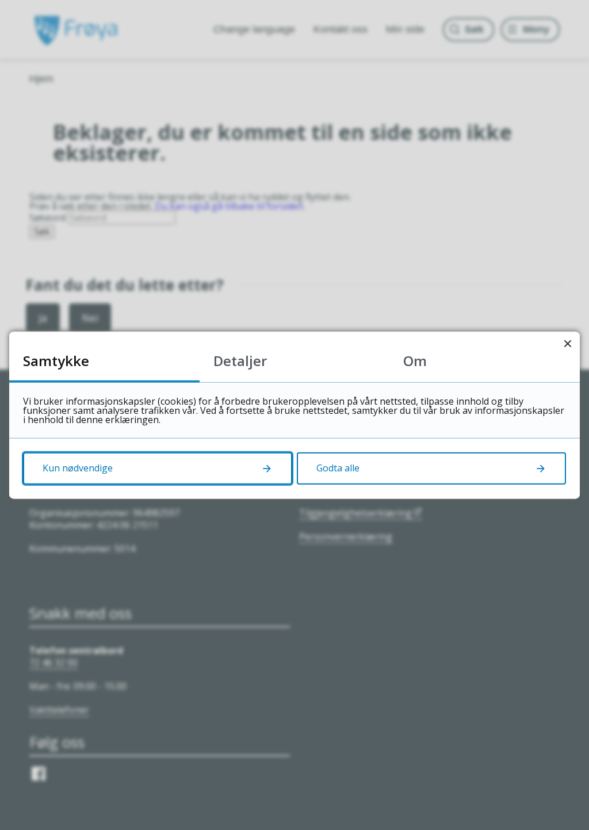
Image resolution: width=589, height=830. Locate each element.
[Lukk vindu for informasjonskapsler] (567, 344)
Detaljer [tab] (240, 360)
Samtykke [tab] (56, 360)
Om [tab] (415, 360)
